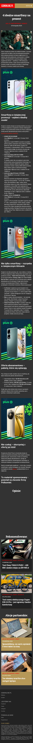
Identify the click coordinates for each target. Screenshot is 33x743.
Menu (28, 6)
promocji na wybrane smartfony (9, 133)
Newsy (24, 23)
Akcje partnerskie (13, 23)
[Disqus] (16, 512)
